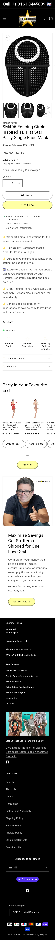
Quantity (7, 177)
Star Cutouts (22, 935)
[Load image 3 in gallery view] (44, 110)
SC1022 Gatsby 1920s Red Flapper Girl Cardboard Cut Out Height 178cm (12, 426)
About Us (11, 789)
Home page (12, 803)
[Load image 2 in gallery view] (27, 110)
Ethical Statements (16, 840)
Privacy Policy (14, 832)
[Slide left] (21, 456)
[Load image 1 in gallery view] (10, 110)
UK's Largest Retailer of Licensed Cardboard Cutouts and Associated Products (27, 752)
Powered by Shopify (37, 935)
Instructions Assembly (18, 811)
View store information (19, 228)
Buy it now (27, 205)
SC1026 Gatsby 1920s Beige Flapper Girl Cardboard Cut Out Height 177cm (34, 426)
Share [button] (9, 322)
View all (27, 464)
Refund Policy (14, 825)
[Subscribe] (45, 868)
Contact (10, 796)
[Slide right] (34, 456)
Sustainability (13, 847)
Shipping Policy (14, 818)
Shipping (6, 164)
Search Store (21, 601)
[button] (4, 18)
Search (10, 782)
